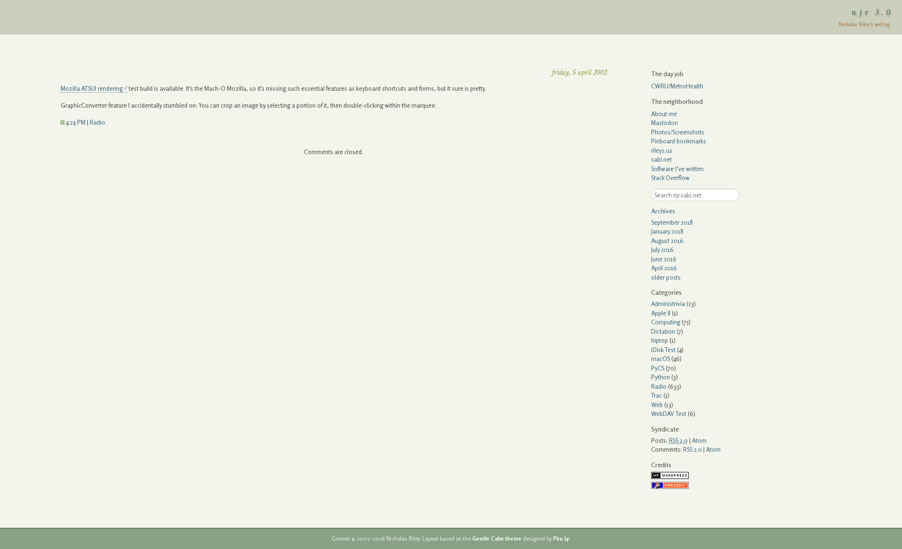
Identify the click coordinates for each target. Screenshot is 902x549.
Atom (699, 440)
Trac (656, 395)
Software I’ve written (677, 169)
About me (664, 114)
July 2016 (662, 249)
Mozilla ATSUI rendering (92, 88)
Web (657, 404)
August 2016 (667, 240)
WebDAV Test (668, 413)
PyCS (657, 368)
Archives (663, 211)
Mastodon (664, 122)
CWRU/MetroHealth (677, 86)
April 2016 (664, 268)
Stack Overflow (670, 177)
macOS (660, 358)
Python (660, 377)
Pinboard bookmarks (678, 141)
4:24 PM (75, 122)
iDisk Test (663, 349)
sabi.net (661, 159)
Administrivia (668, 303)
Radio (97, 122)
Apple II (660, 313)
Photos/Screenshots (677, 132)
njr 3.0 (872, 12)
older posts (666, 277)
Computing (665, 322)
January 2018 (667, 231)
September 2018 (672, 222)
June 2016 (663, 259)
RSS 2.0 (692, 449)
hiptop (659, 340)
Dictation (663, 331)
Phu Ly (561, 538)
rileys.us (661, 150)
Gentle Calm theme (496, 538)
